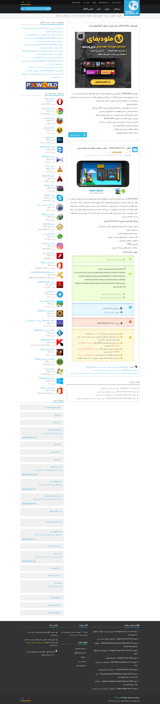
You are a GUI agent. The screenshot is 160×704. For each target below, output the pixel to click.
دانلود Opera (50, 99)
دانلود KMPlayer (48, 157)
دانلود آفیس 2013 (48, 388)
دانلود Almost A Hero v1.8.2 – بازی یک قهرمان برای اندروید (116, 392)
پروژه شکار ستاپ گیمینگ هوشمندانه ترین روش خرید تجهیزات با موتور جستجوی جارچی (115, 632)
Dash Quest (124, 367)
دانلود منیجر (96, 334)
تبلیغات (94, 2)
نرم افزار (117, 9)
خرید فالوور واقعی (55, 511)
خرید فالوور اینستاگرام (54, 522)
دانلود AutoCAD (48, 176)
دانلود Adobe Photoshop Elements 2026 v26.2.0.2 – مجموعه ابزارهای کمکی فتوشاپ (116, 644)
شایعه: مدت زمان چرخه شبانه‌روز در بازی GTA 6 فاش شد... (43, 35)
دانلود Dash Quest (92, 367)
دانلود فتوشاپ (49, 137)
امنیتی (113, 16)
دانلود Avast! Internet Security (43, 272)
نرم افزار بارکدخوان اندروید (111, 294)
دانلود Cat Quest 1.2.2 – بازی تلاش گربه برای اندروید (118, 388)
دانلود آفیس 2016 (48, 263)
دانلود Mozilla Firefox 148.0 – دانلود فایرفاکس (121, 658)
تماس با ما (86, 2)
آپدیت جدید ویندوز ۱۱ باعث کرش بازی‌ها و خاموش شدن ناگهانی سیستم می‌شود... (42, 75)
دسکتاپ (58, 16)
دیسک (75, 16)
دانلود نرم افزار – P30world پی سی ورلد (132, 8)
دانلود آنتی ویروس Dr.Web (44, 359)
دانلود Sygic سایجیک (47, 301)
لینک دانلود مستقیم (114, 260)
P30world (117, 698)
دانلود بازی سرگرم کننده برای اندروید (101, 373)
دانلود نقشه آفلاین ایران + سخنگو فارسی (40, 320)
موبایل (107, 9)
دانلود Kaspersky (48, 340)
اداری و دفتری (97, 16)
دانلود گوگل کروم (48, 108)
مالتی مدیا (82, 16)
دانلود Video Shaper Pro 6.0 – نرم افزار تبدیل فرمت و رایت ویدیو (115, 688)
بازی (98, 9)
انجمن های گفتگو (104, 2)
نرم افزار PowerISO (91, 349)
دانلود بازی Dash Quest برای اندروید (126, 370)
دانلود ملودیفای (49, 128)
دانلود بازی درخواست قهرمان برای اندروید (125, 373)
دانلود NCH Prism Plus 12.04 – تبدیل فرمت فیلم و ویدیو (118, 669)
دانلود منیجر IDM (48, 214)
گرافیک (89, 16)
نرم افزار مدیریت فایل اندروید (111, 297)
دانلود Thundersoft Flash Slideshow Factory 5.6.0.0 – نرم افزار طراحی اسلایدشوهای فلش (116, 675)
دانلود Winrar (49, 185)
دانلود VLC (50, 166)
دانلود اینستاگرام (48, 243)
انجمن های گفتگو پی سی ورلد (86, 355)
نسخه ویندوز (75, 135)
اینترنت (106, 16)
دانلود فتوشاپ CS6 (47, 349)
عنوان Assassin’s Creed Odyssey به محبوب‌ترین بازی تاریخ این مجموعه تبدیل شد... (42, 62)
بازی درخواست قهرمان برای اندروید (108, 367)
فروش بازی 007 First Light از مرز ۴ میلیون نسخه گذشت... (43, 71)
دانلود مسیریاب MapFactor (44, 330)
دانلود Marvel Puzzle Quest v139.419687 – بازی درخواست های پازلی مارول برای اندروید (106, 398)
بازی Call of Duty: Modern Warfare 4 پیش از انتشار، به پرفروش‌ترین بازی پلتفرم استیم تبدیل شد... (43, 39)
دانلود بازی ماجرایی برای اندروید (79, 373)
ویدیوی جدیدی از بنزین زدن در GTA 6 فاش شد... (46, 57)
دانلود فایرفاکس (49, 118)
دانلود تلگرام (50, 291)
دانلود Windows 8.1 (47, 378)
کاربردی (119, 16)
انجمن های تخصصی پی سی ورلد (35, 642)
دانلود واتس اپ (49, 234)
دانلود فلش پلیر (49, 253)
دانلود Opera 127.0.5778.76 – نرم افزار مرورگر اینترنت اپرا (117, 639)
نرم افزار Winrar (87, 343)
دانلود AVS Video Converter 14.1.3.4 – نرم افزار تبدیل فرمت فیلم (116, 663)
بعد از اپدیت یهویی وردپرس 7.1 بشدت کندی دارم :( (45, 67)
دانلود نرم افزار (116, 2)
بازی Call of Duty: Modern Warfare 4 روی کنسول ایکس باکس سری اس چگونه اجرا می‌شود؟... (43, 46)
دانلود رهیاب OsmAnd (46, 311)
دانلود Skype (50, 195)
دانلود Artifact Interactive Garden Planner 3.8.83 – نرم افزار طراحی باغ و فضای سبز (116, 682)
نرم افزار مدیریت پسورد (46, 205)
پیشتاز (53, 655)
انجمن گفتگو (88, 9)
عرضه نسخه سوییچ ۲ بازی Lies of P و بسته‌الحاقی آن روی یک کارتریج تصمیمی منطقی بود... (42, 29)
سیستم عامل (67, 16)
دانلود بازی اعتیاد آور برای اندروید (104, 370)
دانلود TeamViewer (47, 147)
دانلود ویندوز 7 (49, 369)
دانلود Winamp (49, 224)
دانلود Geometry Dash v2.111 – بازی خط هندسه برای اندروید (115, 395)
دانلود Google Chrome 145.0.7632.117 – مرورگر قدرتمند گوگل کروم (115, 651)
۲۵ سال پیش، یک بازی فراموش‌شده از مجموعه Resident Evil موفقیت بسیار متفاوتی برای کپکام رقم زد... (42, 52)
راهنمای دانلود (76, 2)
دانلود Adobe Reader (46, 282)
